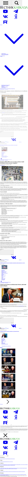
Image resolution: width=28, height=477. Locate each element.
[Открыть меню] (5, 3)
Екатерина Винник (2, 165)
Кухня (14, 88)
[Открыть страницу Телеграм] (16, 13)
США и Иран (3, 343)
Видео (10, 88)
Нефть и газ (3, 86)
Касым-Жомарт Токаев (10, 468)
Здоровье (12, 88)
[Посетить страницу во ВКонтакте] (5, 419)
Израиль (15, 471)
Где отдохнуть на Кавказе (25, 464)
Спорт (7, 88)
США (2, 273)
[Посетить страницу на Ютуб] (5, 13)
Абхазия (13, 471)
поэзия (2, 155)
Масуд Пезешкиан (15, 468)
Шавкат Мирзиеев (5, 468)
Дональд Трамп (3, 278)
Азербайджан (7, 471)
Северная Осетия (19, 474)
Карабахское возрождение (3, 88)
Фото (8, 88)
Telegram (7, 328)
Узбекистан (20, 471)
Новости (4, 328)
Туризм (12, 461)
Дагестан (12, 474)
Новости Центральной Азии (5, 54)
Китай (2, 275)
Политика (1, 461)
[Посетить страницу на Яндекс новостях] (16, 419)
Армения (10, 471)
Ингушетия (15, 474)
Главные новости (4, 53)
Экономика (4, 461)
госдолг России (3, 276)
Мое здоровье (2, 464)
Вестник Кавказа (2, 89)
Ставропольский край (8, 474)
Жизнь (6, 461)
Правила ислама (3, 87)
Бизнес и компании (4, 272)
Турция (3, 471)
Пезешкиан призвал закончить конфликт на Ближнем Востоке (9, 331)
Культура (8, 461)
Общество (3, 153)
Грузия (11, 471)
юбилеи (2, 154)
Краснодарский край (2, 474)
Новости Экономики (4, 271)
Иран (2, 341)
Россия (1, 471)
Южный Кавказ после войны (5, 85)
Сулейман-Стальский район (5, 156)
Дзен (1, 328)
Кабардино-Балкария (23, 474)
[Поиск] (16, 3)
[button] (14, 435)
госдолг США (3, 279)
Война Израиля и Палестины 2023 (8, 464)
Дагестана (3, 112)
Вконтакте (20, 328)
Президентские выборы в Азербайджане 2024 (9, 465)
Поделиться (12, 136)
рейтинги (3, 274)
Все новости (6, 89)
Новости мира (3, 270)
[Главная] (14, 8)
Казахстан (18, 471)
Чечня (13, 474)
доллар (2, 277)
